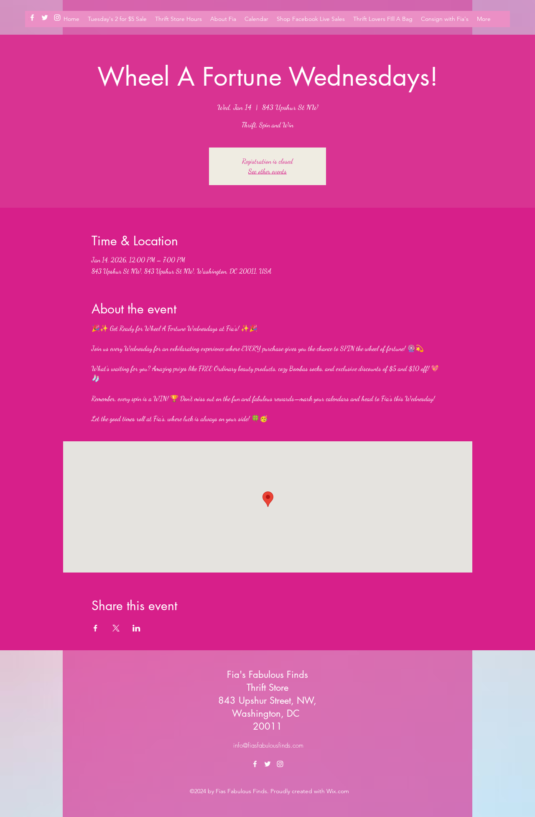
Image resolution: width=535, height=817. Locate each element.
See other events (267, 171)
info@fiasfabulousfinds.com (268, 745)
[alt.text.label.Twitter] (45, 17)
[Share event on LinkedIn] (136, 628)
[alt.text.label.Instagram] (280, 764)
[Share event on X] (116, 628)
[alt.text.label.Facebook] (32, 17)
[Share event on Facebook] (95, 628)
